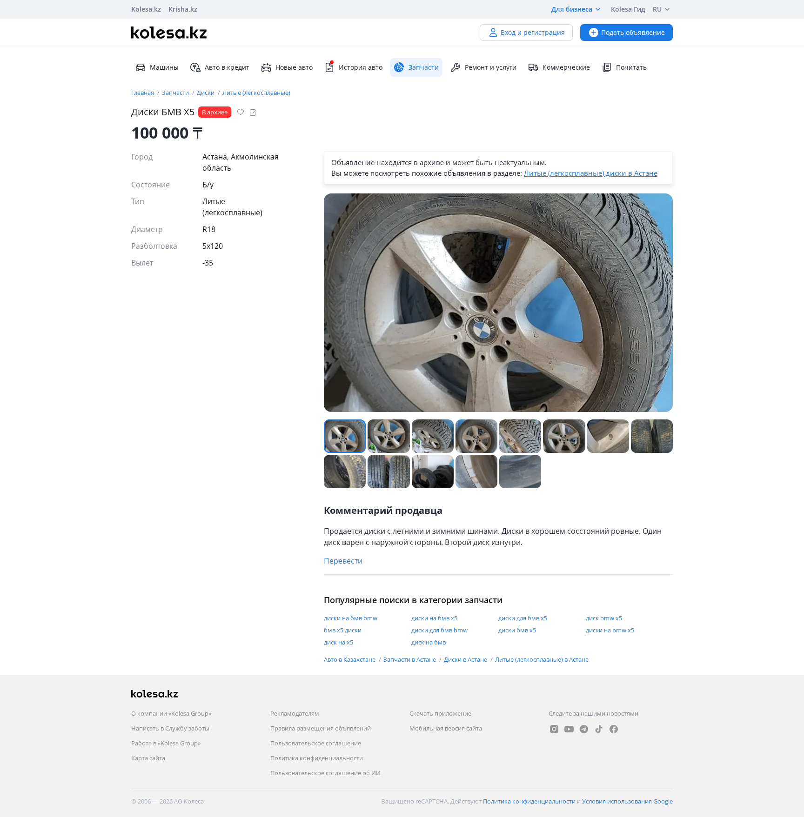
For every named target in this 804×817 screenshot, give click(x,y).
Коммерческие (566, 67)
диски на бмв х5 (434, 618)
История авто (360, 67)
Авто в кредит (227, 67)
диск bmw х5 (604, 618)
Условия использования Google (627, 801)
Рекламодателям (294, 713)
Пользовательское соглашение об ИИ (325, 773)
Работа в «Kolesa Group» (166, 743)
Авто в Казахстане (350, 659)
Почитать (631, 67)
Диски (206, 92)
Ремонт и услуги (490, 67)
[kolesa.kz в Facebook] (613, 729)
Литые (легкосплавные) (256, 92)
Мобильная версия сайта (445, 728)
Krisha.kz (182, 9)
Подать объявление (633, 32)
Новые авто (294, 67)
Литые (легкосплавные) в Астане (542, 659)
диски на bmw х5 (610, 630)
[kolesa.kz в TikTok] (598, 729)
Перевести (343, 561)
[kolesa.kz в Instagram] (554, 729)
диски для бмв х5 (522, 618)
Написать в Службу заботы (170, 728)
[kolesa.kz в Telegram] (584, 729)
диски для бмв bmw (439, 630)
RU (657, 9)
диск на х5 (338, 642)
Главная (143, 92)
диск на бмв (428, 642)
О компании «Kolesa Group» (171, 713)
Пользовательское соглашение (315, 743)
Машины (164, 67)
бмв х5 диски (343, 630)
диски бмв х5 (517, 630)
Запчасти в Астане (410, 659)
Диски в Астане (466, 659)
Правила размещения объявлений (320, 728)
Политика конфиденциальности (316, 758)
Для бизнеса (571, 9)
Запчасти (176, 92)
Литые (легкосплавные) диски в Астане (590, 173)
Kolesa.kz (146, 9)
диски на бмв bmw (350, 618)
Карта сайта (148, 758)
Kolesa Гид (628, 9)
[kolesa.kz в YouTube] (569, 729)
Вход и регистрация (533, 32)
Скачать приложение (440, 713)
